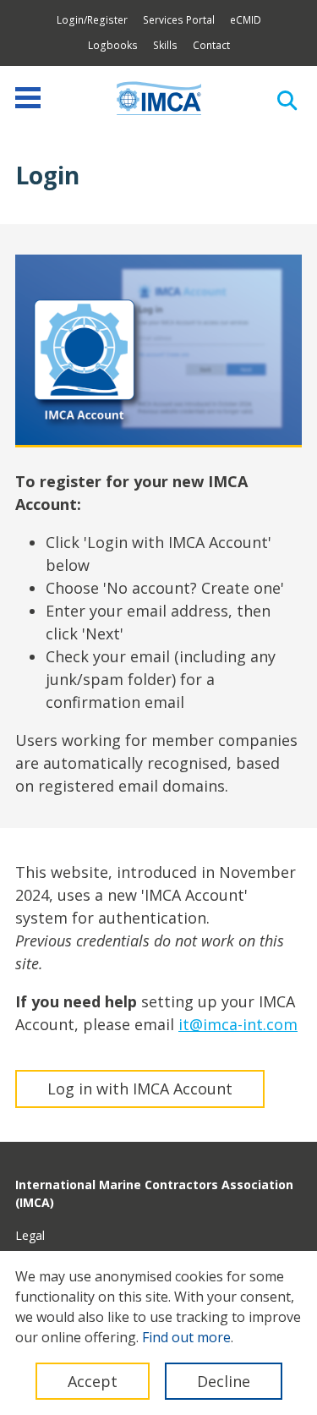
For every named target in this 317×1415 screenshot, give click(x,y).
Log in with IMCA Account (139, 1088)
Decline (223, 1381)
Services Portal (179, 20)
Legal (30, 1235)
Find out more (186, 1337)
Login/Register (92, 20)
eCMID (245, 20)
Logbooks (113, 45)
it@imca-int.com (238, 1024)
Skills (165, 45)
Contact (211, 45)
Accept (93, 1381)
